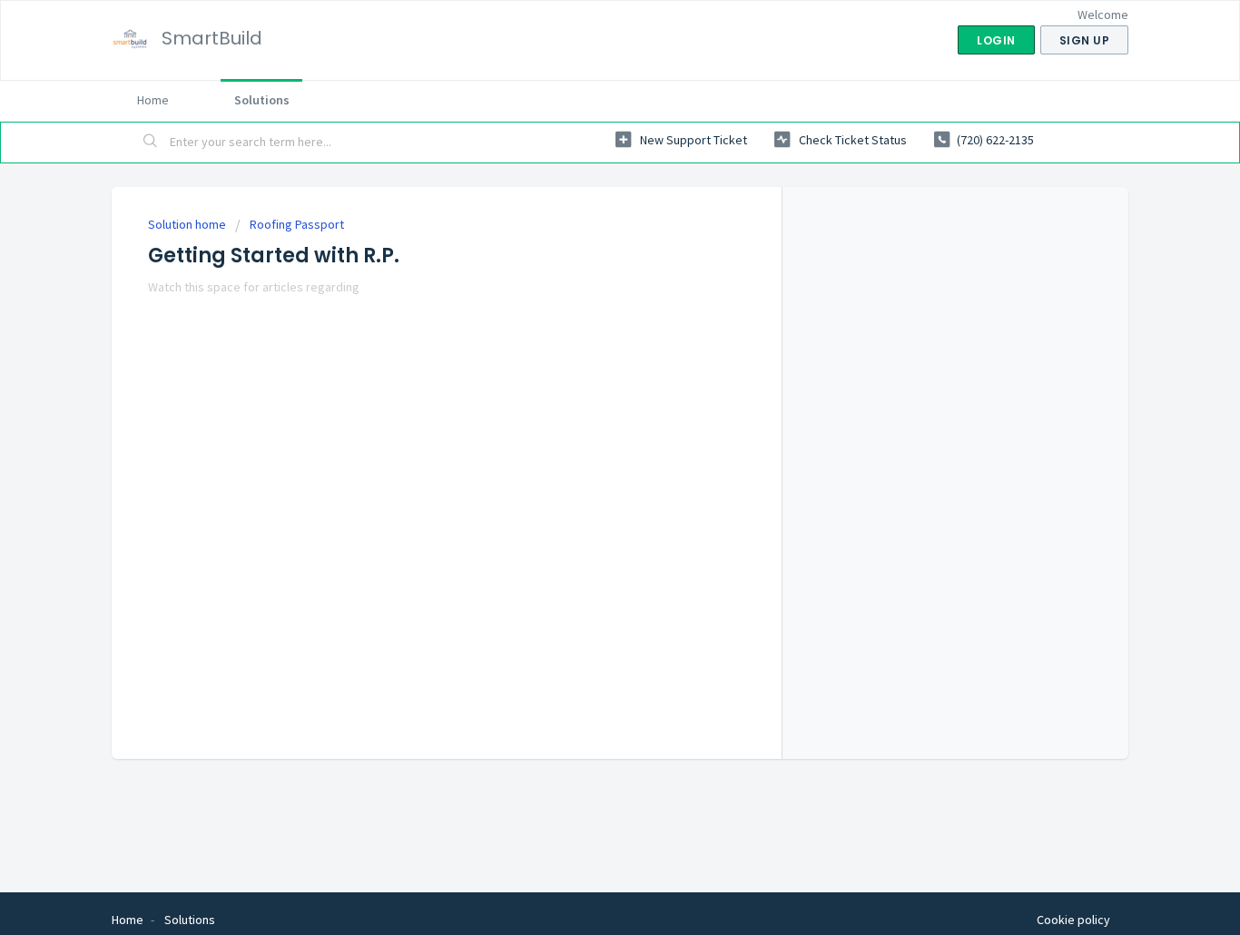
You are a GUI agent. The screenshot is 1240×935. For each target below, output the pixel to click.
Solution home (188, 224)
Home (153, 100)
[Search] (151, 142)
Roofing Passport (297, 224)
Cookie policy (1073, 919)
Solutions (262, 100)
